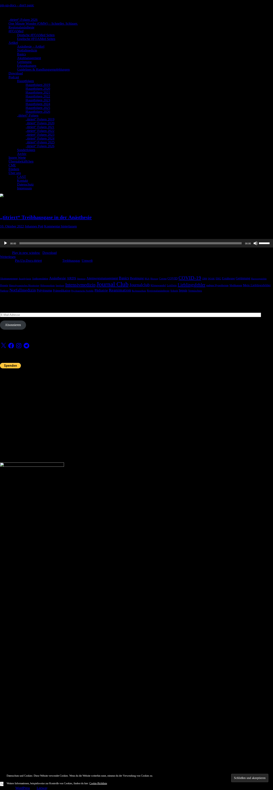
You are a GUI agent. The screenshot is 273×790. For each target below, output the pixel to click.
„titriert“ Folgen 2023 (40, 134)
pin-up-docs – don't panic (17, 5)
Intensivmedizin (80, 284)
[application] (136, 243)
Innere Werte (17, 157)
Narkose (4, 290)
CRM (204, 279)
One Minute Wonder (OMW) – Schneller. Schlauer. (43, 23)
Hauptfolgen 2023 (38, 100)
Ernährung (228, 278)
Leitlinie (172, 285)
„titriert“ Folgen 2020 (40, 123)
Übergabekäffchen (21, 161)
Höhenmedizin (47, 285)
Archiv (21, 154)
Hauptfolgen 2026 (38, 111)
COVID (172, 278)
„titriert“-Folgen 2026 (23, 19)
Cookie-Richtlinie (98, 783)
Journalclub (139, 284)
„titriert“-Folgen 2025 (40, 142)
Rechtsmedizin (139, 291)
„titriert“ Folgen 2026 (40, 146)
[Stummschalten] (255, 243)
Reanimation (120, 290)
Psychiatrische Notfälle (82, 291)
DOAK (211, 279)
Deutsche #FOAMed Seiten (36, 35)
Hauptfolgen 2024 (38, 104)
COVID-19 (190, 278)
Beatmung (137, 278)
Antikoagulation (40, 278)
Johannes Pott (34, 226)
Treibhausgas (71, 260)
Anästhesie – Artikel (30, 46)
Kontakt (22, 180)
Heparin (4, 285)
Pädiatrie (101, 290)
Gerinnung (24, 62)
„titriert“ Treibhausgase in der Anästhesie (46, 217)
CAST (21, 177)
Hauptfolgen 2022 (38, 96)
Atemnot (81, 279)
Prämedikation (61, 290)
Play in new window (26, 253)
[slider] (265, 243)
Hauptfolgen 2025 (38, 108)
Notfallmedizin (27, 50)
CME (12, 165)
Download (16, 73)
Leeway (42, 788)
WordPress (22, 788)
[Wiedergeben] (5, 243)
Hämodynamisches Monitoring (24, 285)
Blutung (154, 279)
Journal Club (112, 284)
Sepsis (183, 290)
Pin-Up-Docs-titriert (28, 260)
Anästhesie (57, 278)
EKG (218, 278)
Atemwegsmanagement (102, 278)
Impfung (60, 285)
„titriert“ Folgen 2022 (40, 131)
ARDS (71, 278)
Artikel (13, 42)
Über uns (15, 173)
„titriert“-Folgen (27, 115)
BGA (147, 279)
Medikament (235, 285)
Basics (21, 54)
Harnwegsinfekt (259, 279)
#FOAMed (16, 31)
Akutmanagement (29, 58)
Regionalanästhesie (21, 27)
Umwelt (87, 260)
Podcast (14, 77)
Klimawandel (158, 285)
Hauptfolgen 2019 (38, 85)
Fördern (14, 169)
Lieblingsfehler (191, 284)
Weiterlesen (8, 257)
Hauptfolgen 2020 (38, 88)
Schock (174, 290)
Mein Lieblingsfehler (257, 285)
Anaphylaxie (25, 279)
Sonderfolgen (26, 150)
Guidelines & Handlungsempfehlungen (43, 69)
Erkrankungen (26, 65)
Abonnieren (13, 325)
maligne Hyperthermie (217, 285)
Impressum (24, 188)
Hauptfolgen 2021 (38, 92)
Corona (163, 278)
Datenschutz (25, 184)
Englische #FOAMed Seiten (36, 39)
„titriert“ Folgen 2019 (40, 119)
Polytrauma (44, 290)
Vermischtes (195, 290)
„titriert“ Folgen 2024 (40, 138)
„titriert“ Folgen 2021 (40, 127)
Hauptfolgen (25, 81)
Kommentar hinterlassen (60, 226)
